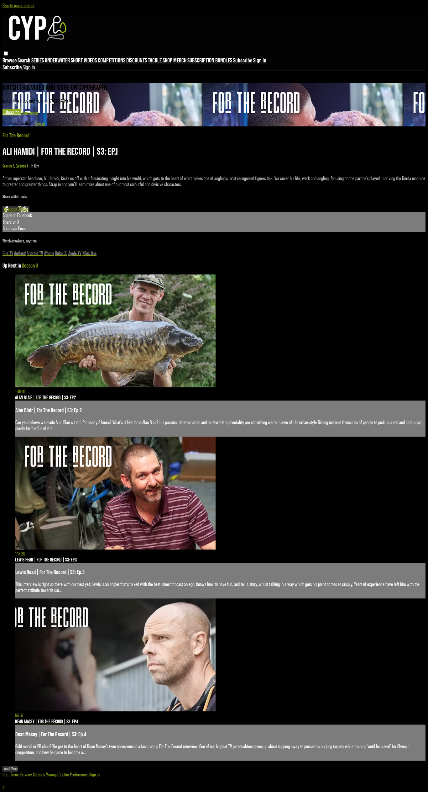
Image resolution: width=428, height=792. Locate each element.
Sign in (259, 60)
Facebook (10, 209)
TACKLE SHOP (160, 60)
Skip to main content (18, 5)
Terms (15, 775)
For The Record (16, 135)
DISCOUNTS (136, 60)
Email (25, 209)
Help (6, 775)
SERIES (37, 60)
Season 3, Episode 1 (16, 166)
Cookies (39, 775)
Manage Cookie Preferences (67, 775)
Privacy (26, 775)
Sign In (29, 67)
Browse (10, 60)
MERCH (179, 60)
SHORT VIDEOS (84, 60)
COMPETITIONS (111, 60)
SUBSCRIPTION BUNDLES (209, 60)
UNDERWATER (57, 60)
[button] (6, 53)
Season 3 (30, 265)
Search (24, 60)
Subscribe (12, 112)
